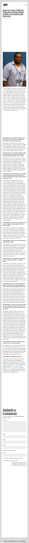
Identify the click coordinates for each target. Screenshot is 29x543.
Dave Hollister (10, 102)
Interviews (8, 18)
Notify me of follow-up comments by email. (13, 458)
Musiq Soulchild (16, 366)
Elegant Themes (12, 541)
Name (4, 434)
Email (4, 439)
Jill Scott (9, 369)
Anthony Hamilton (16, 367)
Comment (5, 420)
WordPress (23, 541)
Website (4, 445)
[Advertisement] (14, 35)
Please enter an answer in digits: (9, 450)
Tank (12, 366)
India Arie (9, 367)
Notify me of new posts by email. (11, 460)
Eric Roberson (19, 235)
